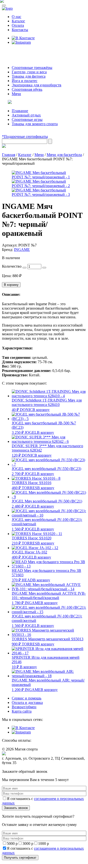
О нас (16, 17)
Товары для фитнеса (28, 76)
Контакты (20, 30)
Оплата (18, 25)
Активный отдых (26, 115)
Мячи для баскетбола (64, 155)
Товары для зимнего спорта (35, 124)
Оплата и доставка (27, 702)
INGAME (22, 249)
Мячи (16, 94)
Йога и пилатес (24, 81)
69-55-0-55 (17, 51)
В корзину (11, 285)
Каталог (18, 21)
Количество (12, 266)
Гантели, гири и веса (29, 72)
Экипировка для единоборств (36, 85)
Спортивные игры (27, 119)
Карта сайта (22, 711)
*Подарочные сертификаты (25, 136)
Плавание (20, 111)
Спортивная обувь (27, 89)
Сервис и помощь (26, 698)
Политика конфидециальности (24, 767)
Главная (8, 155)
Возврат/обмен (24, 707)
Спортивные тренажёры (32, 68)
